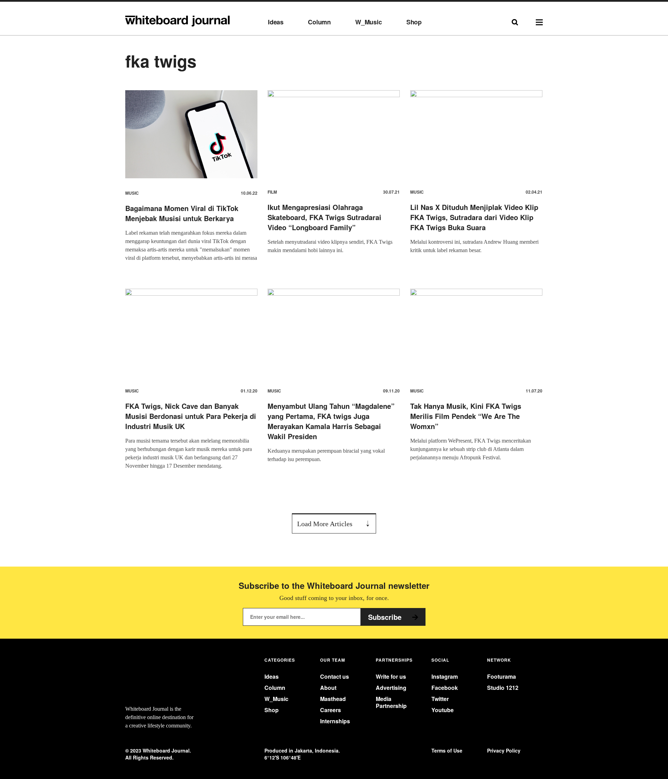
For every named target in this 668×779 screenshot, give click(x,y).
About (328, 687)
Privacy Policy (503, 750)
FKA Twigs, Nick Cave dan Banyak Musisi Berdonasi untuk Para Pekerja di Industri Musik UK (190, 416)
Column (319, 22)
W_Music (368, 22)
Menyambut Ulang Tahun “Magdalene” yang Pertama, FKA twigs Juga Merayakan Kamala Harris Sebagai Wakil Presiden (331, 421)
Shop (414, 22)
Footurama (501, 676)
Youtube (442, 710)
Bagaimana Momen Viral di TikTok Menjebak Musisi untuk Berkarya (181, 213)
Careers (330, 710)
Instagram (444, 676)
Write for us (391, 676)
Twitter (440, 698)
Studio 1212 (502, 687)
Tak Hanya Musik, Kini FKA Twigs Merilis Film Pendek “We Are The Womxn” (465, 416)
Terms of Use (446, 750)
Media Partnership (391, 702)
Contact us (334, 676)
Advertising (391, 687)
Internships (335, 721)
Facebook (444, 687)
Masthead (333, 698)
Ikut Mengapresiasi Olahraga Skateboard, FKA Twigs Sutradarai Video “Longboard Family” (324, 217)
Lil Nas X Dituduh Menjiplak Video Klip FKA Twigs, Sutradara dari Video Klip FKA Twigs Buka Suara (474, 217)
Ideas (276, 22)
